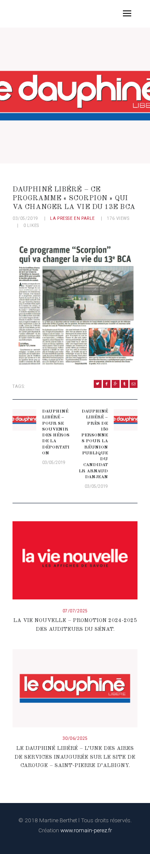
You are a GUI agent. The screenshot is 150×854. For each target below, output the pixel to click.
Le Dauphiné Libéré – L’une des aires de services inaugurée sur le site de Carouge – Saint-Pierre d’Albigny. (75, 757)
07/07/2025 (75, 611)
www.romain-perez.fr (86, 830)
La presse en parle (72, 218)
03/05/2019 (25, 218)
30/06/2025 (75, 738)
